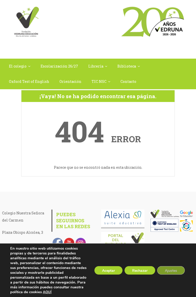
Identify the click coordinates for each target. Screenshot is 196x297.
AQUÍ (47, 292)
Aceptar (108, 270)
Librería (95, 66)
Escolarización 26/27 (59, 66)
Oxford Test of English (29, 81)
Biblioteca (126, 66)
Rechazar (140, 270)
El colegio (18, 66)
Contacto (128, 81)
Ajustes (171, 270)
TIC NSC (99, 81)
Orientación (70, 81)
